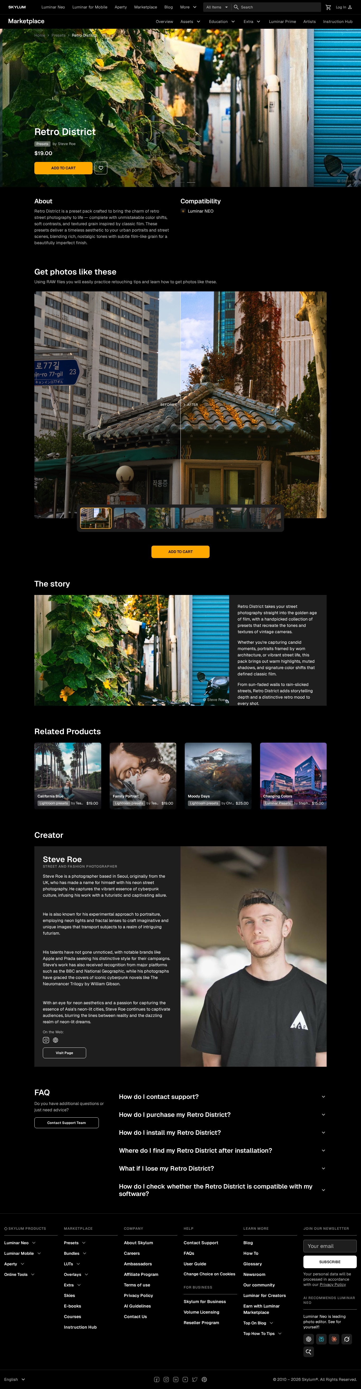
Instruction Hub (338, 21)
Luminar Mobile (23, 1253)
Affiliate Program (141, 1274)
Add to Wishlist (68, 769)
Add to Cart (63, 168)
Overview (164, 21)
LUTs (72, 1264)
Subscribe (330, 1262)
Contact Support (201, 1243)
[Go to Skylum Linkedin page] (175, 1379)
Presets (59, 35)
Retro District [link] (84, 35)
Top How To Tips (263, 1333)
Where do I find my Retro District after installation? (223, 1150)
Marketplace (145, 6)
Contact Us (135, 1316)
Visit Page (64, 1053)
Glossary (252, 1264)
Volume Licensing (201, 1312)
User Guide (195, 1264)
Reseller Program (201, 1322)
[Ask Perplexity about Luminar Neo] (321, 1339)
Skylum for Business (205, 1301)
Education (222, 21)
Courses (72, 1316)
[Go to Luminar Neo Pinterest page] (204, 1379)
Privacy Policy (138, 1295)
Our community (259, 1285)
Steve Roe (67, 143)
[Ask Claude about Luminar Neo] (334, 1339)
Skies (69, 1295)
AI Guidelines (137, 1306)
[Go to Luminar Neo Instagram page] (166, 1379)
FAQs (189, 1253)
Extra (253, 21)
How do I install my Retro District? (223, 1132)
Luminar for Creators (264, 1295)
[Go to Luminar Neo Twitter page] (194, 1379)
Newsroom (254, 1274)
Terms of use (137, 1285)
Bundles (76, 1253)
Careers (132, 1253)
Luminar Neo (53, 6)
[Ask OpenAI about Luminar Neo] (308, 1339)
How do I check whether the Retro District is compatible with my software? (223, 1190)
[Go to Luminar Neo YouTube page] (185, 1379)
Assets (191, 21)
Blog (168, 6)
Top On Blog (259, 1323)
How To (250, 1253)
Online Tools (20, 1274)
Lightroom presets (54, 803)
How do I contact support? (223, 1097)
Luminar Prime (282, 21)
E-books (72, 1306)
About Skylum (138, 1243)
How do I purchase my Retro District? (223, 1115)
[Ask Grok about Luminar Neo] (346, 1339)
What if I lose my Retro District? (223, 1168)
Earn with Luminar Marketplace (261, 1309)
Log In (344, 7)
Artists (309, 21)
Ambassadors (138, 1264)
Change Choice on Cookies (209, 1273)
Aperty (121, 6)
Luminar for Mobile (89, 6)
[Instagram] (46, 1040)
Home (39, 35)
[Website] (55, 1040)
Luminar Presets (278, 803)
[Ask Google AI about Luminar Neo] (308, 1352)
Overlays (77, 1274)
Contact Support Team (66, 1123)
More (189, 7)
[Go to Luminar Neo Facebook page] (156, 1379)
